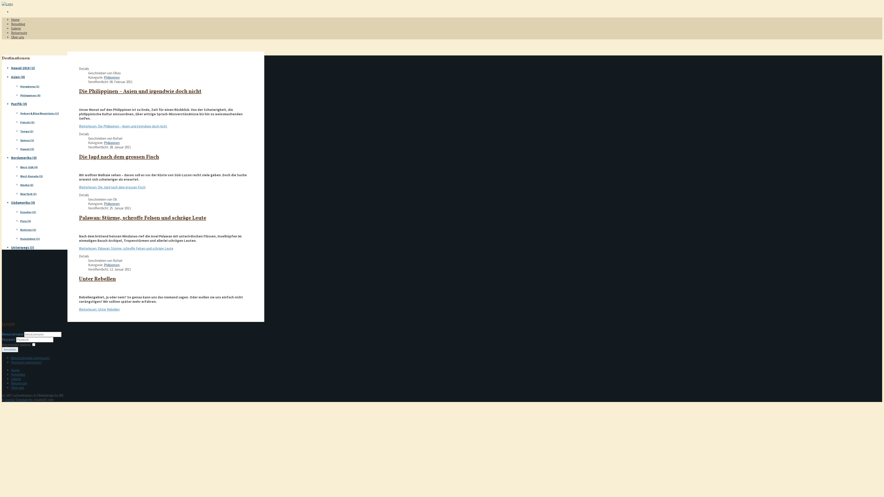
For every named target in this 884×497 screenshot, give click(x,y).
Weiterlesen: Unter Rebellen (99, 309)
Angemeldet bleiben (16, 345)
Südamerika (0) (23, 202)
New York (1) (28, 194)
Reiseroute (19, 33)
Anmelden (10, 350)
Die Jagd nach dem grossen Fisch (119, 157)
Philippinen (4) (30, 95)
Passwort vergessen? (26, 362)
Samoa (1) (27, 140)
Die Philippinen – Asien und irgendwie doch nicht (140, 91)
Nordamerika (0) (24, 158)
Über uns (17, 37)
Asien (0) (18, 77)
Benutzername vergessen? (30, 358)
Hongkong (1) (29, 86)
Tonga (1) (26, 131)
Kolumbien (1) (30, 238)
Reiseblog (18, 24)
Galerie (16, 28)
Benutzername (12, 334)
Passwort (9, 339)
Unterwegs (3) (22, 247)
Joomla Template (16, 400)
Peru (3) (25, 221)
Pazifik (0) (19, 104)
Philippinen (112, 77)
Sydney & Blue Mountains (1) (39, 113)
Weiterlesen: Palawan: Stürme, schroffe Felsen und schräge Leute (126, 248)
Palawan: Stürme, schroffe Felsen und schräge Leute (142, 218)
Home (15, 19)
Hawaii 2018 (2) (23, 68)
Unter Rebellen (97, 279)
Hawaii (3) (27, 149)
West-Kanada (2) (31, 176)
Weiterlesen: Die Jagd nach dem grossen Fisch (112, 187)
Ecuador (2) (28, 212)
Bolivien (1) (28, 229)
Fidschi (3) (27, 122)
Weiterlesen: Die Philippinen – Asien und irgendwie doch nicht (123, 126)
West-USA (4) (29, 167)
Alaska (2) (26, 185)
